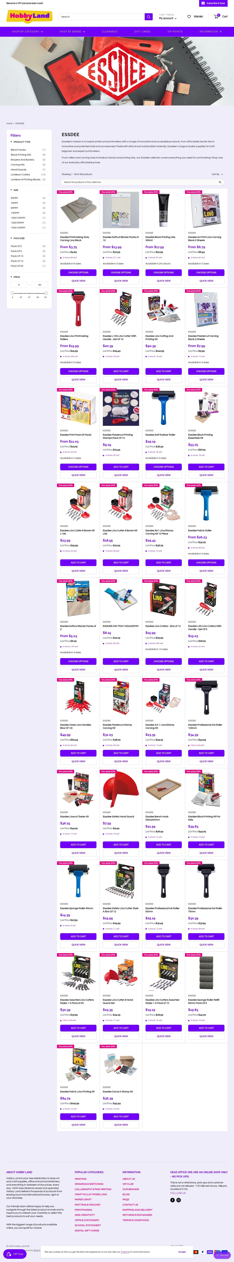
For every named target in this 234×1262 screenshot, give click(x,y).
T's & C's (125, 1252)
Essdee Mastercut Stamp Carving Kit (117, 726)
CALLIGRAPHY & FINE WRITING (93, 1189)
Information (209, 31)
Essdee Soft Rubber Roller (160, 434)
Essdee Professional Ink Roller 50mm (162, 910)
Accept (182, 1252)
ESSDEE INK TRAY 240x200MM (120, 626)
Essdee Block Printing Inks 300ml (160, 239)
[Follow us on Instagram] (178, 1200)
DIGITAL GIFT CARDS (87, 1230)
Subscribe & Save (216, 3)
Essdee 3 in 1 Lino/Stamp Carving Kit (159, 726)
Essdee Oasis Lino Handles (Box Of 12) (75, 726)
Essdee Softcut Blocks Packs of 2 (78, 628)
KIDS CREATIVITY (85, 1215)
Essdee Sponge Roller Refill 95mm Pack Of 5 (203, 1001)
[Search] (149, 16)
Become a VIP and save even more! (24, 3)
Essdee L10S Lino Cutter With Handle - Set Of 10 (119, 337)
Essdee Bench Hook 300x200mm (156, 818)
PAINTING (80, 1179)
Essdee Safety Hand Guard (118, 816)
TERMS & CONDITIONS (136, 1220)
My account (166, 18)
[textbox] (19, 285)
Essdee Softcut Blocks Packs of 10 (121, 239)
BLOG (126, 1194)
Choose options (78, 272)
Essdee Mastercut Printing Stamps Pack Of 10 (118, 436)
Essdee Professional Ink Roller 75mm (205, 910)
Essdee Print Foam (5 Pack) (75, 434)
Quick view (78, 281)
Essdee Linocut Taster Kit (74, 816)
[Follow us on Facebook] (172, 1200)
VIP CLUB (128, 1184)
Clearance (110, 31)
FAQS (126, 1199)
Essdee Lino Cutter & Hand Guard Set (118, 1001)
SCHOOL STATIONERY (88, 1225)
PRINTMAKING (83, 1210)
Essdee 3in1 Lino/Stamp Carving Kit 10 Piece (159, 532)
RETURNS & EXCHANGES (137, 1215)
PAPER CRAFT (83, 1199)
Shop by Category (25, 31)
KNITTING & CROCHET (88, 1204)
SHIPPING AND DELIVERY (137, 1210)
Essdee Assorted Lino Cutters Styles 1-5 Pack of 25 (77, 1001)
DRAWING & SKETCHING (89, 1184)
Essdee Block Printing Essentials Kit (200, 436)
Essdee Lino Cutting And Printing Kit (159, 337)
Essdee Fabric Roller (200, 530)
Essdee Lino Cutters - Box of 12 (163, 626)
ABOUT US (129, 1179)
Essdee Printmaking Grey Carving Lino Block (74, 239)
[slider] (12, 293)
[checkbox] (28, 150)
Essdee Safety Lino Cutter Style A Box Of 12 (120, 910)
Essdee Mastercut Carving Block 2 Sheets (203, 337)
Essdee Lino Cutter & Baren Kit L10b (77, 532)
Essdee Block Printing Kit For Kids (204, 818)
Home (9, 123)
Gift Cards (143, 31)
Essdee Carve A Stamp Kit (118, 1091)
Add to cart (121, 371)
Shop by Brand (70, 31)
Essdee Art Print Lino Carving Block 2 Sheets (204, 239)
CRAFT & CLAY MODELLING (91, 1194)
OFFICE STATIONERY (87, 1220)
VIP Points (175, 31)
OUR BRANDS (131, 1189)
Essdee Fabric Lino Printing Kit (77, 1091)
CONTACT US (130, 1204)
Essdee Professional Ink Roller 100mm (205, 726)
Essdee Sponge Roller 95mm (76, 908)
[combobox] (102, 16)
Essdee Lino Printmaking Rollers (74, 337)
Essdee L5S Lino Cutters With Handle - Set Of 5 (204, 628)
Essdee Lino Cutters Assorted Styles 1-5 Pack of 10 (162, 1001)
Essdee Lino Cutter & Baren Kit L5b (120, 532)
